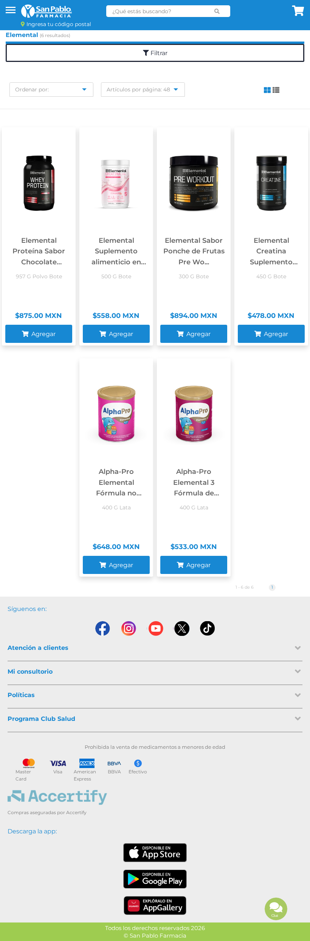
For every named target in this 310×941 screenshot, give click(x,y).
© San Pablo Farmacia (155, 935)
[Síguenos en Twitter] (181, 628)
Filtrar (158, 53)
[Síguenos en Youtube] (155, 628)
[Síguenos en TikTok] (208, 628)
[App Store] (155, 852)
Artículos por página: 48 (138, 89)
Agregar (43, 334)
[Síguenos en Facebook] (102, 628)
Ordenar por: (32, 89)
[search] (217, 11)
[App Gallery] (155, 905)
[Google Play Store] (155, 879)
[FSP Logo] (46, 11)
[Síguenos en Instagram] (128, 628)
